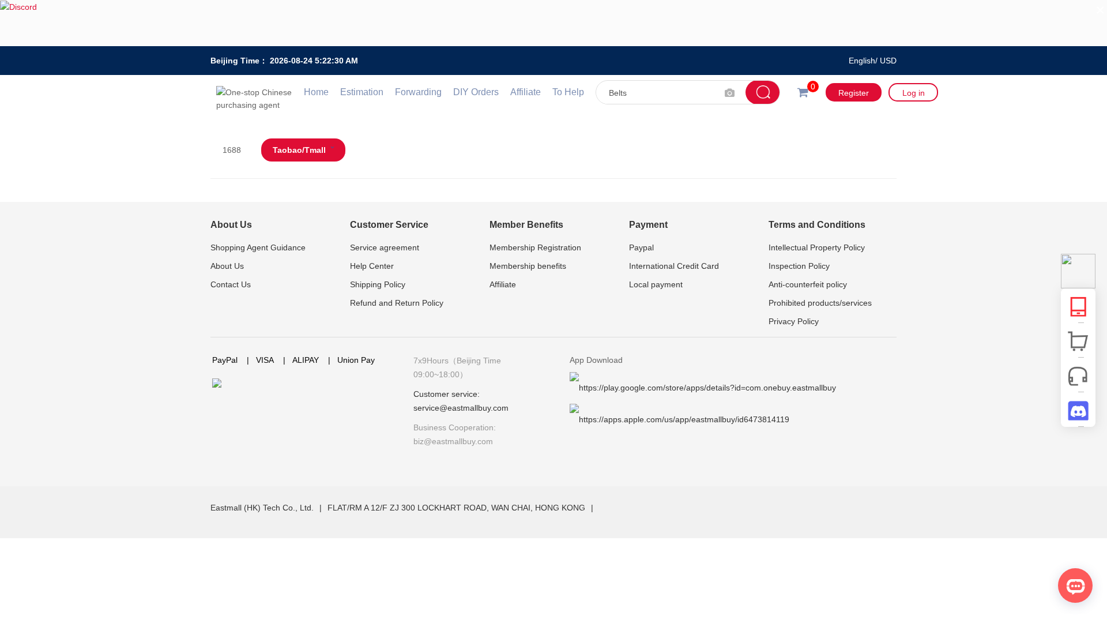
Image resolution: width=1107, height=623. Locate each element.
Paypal (641, 247)
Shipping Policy (377, 284)
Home (316, 92)
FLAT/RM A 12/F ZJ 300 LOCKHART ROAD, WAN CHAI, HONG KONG (457, 507)
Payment (648, 225)
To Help (568, 92)
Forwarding (418, 92)
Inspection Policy (799, 266)
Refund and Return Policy (396, 302)
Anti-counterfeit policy (808, 284)
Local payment (656, 284)
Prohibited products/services (820, 302)
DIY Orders (476, 92)
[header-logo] (257, 92)
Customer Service (389, 225)
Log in (913, 92)
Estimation (361, 92)
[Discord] (553, 23)
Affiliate (525, 92)
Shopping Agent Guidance (258, 247)
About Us (231, 225)
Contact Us (230, 284)
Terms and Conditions (817, 225)
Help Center (372, 266)
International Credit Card (674, 266)
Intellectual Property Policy (817, 247)
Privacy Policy (794, 321)
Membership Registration (535, 247)
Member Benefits (526, 225)
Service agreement (384, 247)
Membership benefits (528, 266)
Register (853, 92)
